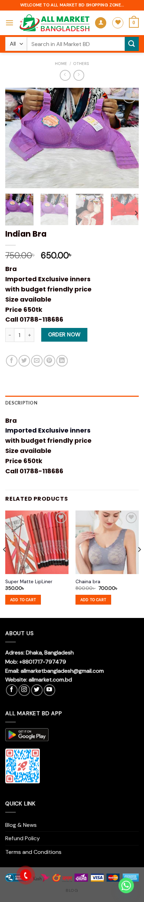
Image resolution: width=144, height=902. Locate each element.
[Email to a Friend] (37, 361)
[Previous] (16, 138)
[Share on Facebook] (11, 361)
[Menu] (9, 22)
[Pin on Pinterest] (49, 361)
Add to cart (23, 599)
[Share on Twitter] (24, 361)
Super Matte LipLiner (28, 582)
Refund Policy (22, 838)
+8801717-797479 (42, 661)
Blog (72, 890)
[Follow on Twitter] (37, 690)
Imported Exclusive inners (48, 430)
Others (81, 63)
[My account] (100, 23)
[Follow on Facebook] (11, 690)
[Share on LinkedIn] (62, 361)
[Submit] (132, 44)
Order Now (64, 334)
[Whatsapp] (126, 885)
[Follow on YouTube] (49, 690)
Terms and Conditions (33, 852)
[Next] (127, 138)
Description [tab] (21, 403)
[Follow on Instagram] (24, 690)
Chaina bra (87, 582)
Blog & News (21, 825)
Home (61, 63)
